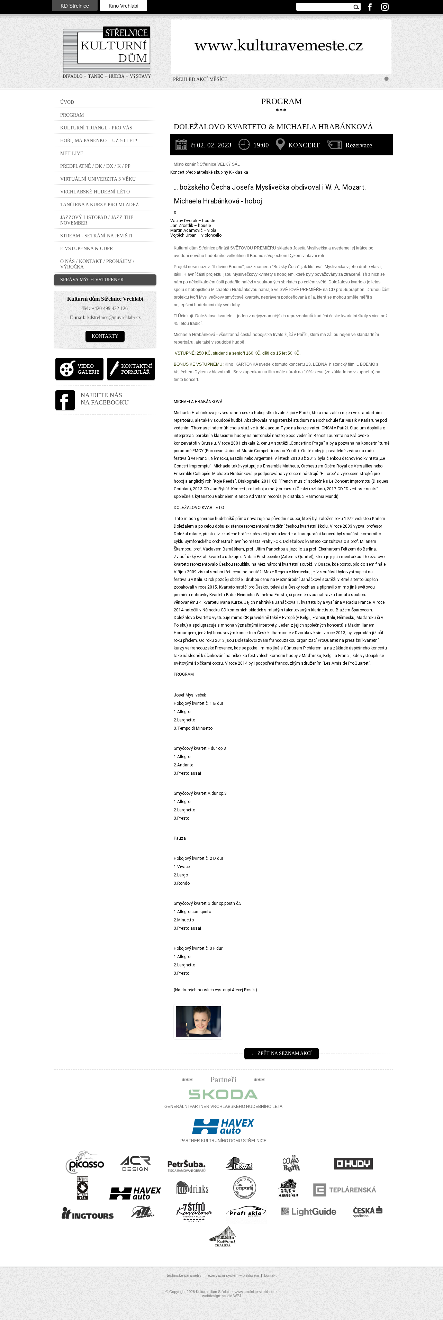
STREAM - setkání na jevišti (96, 235)
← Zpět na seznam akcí (281, 1053)
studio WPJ (231, 1296)
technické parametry (184, 1275)
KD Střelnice (75, 6)
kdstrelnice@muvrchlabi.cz (114, 317)
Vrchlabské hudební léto (95, 191)
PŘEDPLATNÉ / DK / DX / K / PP (95, 166)
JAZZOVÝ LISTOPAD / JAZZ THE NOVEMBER (97, 220)
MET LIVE (71, 153)
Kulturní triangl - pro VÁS (96, 127)
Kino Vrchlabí (123, 6)
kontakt (270, 1275)
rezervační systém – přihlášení (233, 1275)
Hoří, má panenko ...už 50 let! (98, 140)
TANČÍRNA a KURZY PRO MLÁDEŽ (99, 204)
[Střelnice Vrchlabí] (107, 56)
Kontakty (105, 336)
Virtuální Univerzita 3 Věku (98, 179)
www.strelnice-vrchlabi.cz (256, 1292)
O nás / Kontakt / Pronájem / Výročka (97, 264)
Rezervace (358, 145)
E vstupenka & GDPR (86, 248)
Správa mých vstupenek (92, 279)
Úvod (67, 102)
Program (72, 115)
